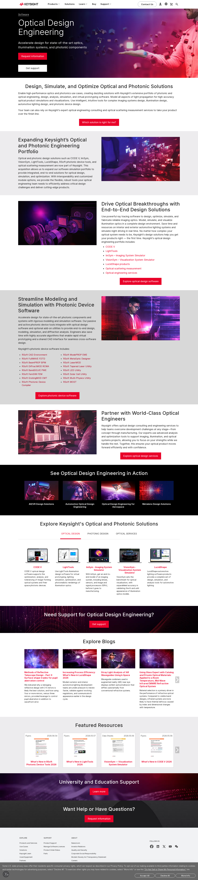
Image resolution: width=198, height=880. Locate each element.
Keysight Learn (25, 854)
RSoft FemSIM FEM (32, 374)
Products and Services (28, 843)
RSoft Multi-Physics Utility (77, 378)
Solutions (70, 4)
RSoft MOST (70, 382)
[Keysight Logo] (30, 4)
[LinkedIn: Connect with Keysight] (158, 846)
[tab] (70, 535)
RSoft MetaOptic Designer (77, 358)
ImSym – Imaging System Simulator (125, 255)
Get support (32, 68)
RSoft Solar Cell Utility (75, 374)
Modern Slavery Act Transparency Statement (88, 857)
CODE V (110, 246)
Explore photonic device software (57, 395)
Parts (46, 854)
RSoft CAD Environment (34, 354)
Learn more (99, 791)
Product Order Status (52, 850)
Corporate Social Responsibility (83, 854)
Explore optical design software (141, 281)
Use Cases (24, 847)
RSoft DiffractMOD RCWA (35, 366)
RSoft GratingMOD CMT (34, 378)
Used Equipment (26, 857)
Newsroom (75, 843)
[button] (160, 4)
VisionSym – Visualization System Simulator (130, 259)
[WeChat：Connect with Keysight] (176, 846)
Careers (74, 861)
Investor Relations (78, 847)
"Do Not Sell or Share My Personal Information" (165, 869)
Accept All (144, 875)
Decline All (165, 875)
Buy (94, 4)
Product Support (50, 843)
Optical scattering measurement (123, 268)
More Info (185, 875)
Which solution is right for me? (99, 122)
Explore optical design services (140, 455)
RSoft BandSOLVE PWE (34, 370)
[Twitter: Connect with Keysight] (164, 846)
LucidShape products (118, 264)
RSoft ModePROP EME (75, 354)
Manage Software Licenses (54, 847)
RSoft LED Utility (72, 370)
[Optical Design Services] (57, 432)
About (74, 838)
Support (48, 838)
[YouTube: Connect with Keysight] (170, 846)
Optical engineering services (121, 272)
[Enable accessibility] (6, 874)
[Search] (176, 4)
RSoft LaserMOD (72, 362)
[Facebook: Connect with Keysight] (152, 846)
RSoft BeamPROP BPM (34, 362)
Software (23, 14)
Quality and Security (79, 850)
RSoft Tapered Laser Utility (77, 366)
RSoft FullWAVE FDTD (33, 358)
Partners (23, 861)
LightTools (111, 251)
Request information (32, 56)
